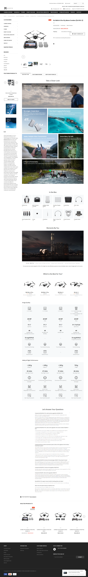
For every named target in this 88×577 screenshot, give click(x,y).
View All (5, 69)
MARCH (5, 65)
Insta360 (5, 59)
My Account (67, 3)
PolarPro (5, 61)
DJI (4, 55)
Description (25, 74)
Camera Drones (8, 12)
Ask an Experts (33, 496)
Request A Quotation (24, 548)
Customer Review (37, 74)
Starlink (5, 67)
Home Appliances (64, 12)
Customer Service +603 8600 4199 (56, 3)
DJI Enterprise (6, 63)
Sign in (73, 8)
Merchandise (54, 12)
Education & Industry (43, 12)
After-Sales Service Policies (42, 550)
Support (79, 12)
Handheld (17, 12)
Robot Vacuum (31, 12)
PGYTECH (5, 57)
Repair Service (40, 548)
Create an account (80, 8)
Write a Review (70, 25)
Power (23, 12)
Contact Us (39, 552)
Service (73, 12)
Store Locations (40, 554)
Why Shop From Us (51, 74)
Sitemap (22, 550)
